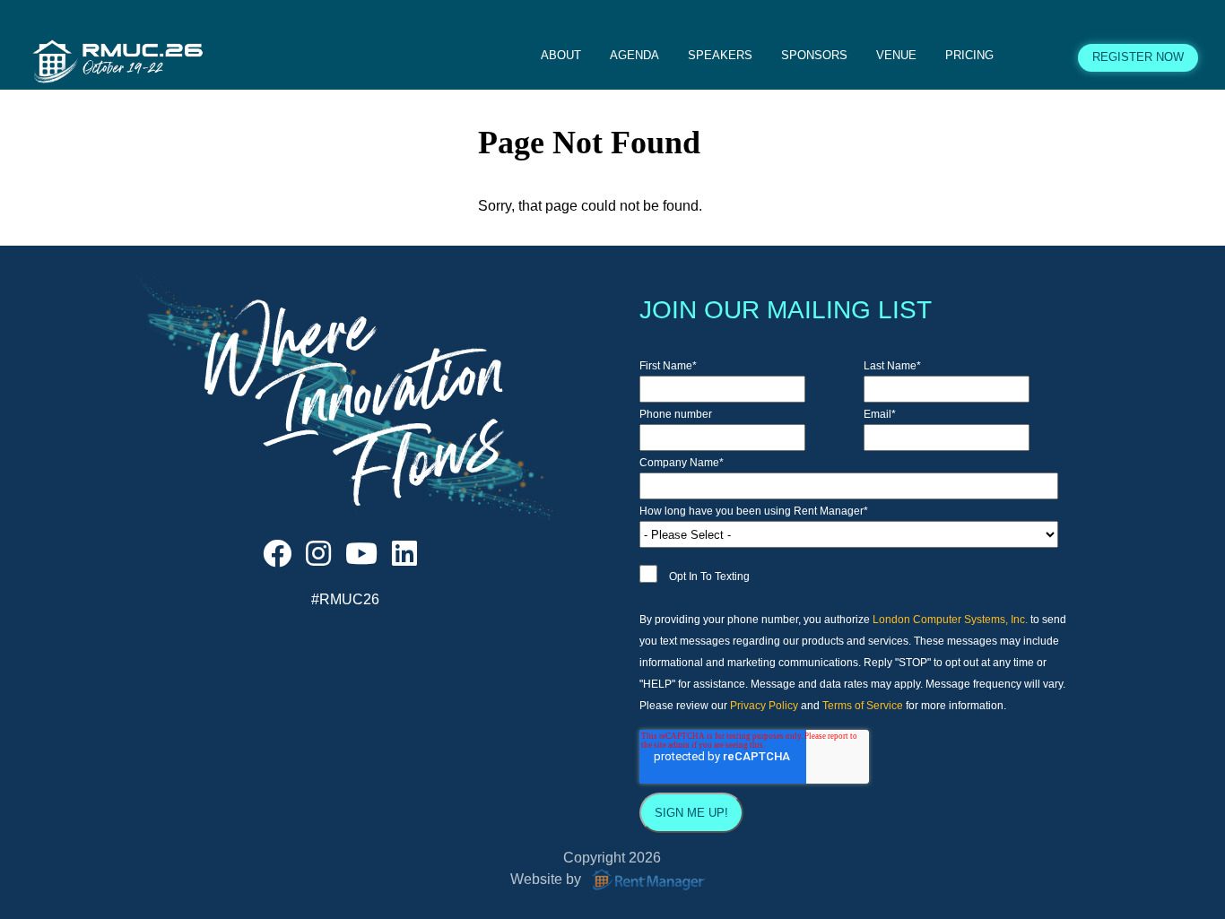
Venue (896, 55)
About (561, 55)
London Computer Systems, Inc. (950, 619)
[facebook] (277, 559)
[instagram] (318, 559)
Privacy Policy (764, 705)
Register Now (1138, 57)
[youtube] (361, 559)
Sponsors (814, 55)
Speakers (720, 55)
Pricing (969, 55)
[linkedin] (404, 559)
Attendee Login (1035, 57)
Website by (547, 879)
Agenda (634, 55)
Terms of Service (862, 705)
